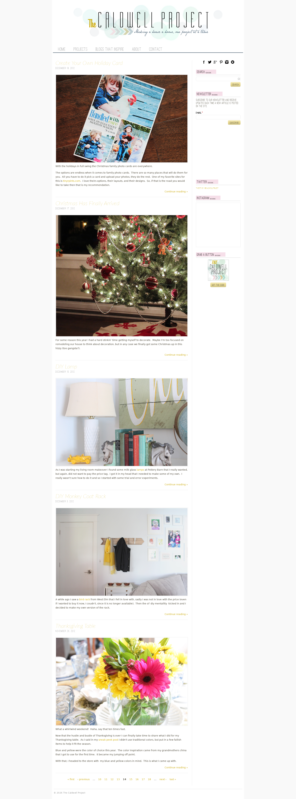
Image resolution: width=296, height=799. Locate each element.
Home (61, 49)
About (136, 49)
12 (112, 779)
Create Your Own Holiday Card (89, 63)
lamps (140, 469)
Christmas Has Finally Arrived (87, 203)
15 (130, 779)
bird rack (84, 599)
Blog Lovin (232, 62)
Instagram (227, 62)
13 (118, 779)
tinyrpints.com (71, 181)
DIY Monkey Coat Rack (81, 496)
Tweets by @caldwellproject (207, 188)
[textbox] (218, 79)
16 (137, 779)
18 (149, 779)
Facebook (204, 62)
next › (162, 779)
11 (105, 779)
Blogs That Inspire (110, 49)
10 (99, 779)
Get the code (218, 285)
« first (70, 779)
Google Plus (215, 62)
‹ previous (83, 779)
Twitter (209, 62)
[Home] (148, 34)
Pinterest (221, 62)
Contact (155, 49)
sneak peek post (108, 739)
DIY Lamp (66, 367)
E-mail (199, 113)
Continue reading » (176, 191)
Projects (80, 49)
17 (143, 779)
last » (173, 779)
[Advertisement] (217, 152)
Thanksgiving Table (76, 626)
